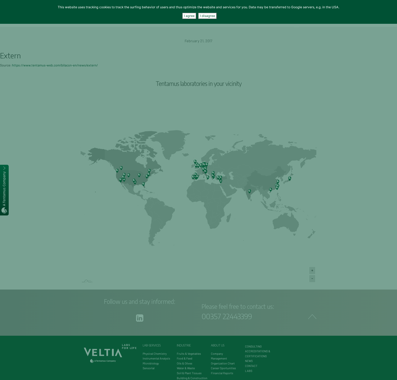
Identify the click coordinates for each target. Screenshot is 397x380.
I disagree (207, 16)
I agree (189, 16)
